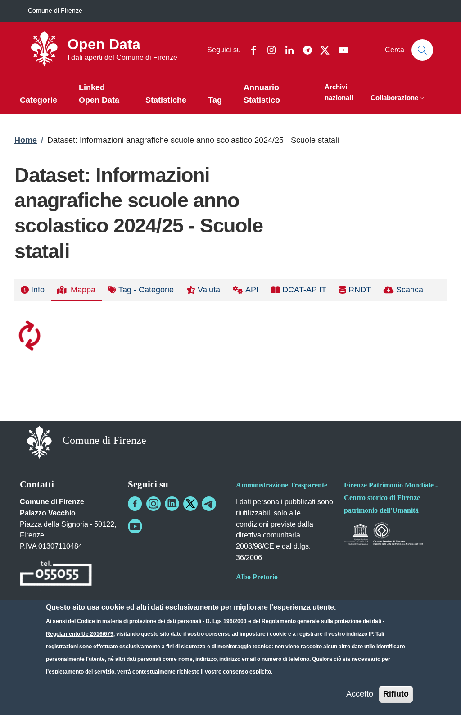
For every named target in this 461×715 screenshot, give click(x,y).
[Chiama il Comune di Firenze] (56, 574)
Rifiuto (396, 693)
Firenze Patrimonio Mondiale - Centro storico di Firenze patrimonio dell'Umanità (391, 497)
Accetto (359, 693)
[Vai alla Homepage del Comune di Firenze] (39, 441)
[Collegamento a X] (190, 503)
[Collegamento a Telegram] (209, 503)
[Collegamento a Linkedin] (172, 503)
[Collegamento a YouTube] (135, 526)
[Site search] (422, 50)
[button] (398, 98)
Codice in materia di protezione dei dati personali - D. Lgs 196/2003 (162, 621)
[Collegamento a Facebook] (135, 503)
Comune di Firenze (55, 10)
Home (25, 140)
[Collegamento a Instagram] (153, 503)
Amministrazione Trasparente (281, 485)
